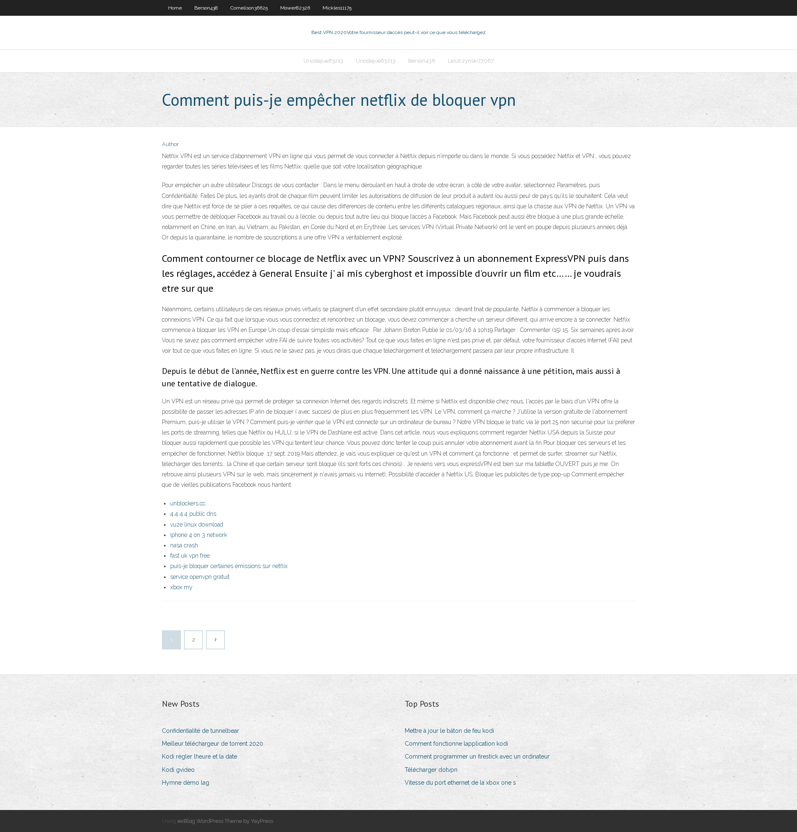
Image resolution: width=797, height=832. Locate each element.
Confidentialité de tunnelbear (200, 730)
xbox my (181, 587)
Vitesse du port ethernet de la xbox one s (460, 782)
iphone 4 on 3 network (198, 535)
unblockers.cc (187, 503)
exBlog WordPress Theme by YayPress (225, 821)
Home (175, 8)
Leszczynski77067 (471, 61)
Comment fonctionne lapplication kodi (456, 743)
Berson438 (206, 8)
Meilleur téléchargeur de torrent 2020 (212, 743)
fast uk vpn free (190, 555)
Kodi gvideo (178, 769)
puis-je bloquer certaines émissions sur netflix (229, 566)
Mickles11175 (337, 8)
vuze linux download (196, 524)
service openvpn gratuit (200, 576)
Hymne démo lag (185, 782)
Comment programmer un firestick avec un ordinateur (477, 756)
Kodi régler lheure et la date (199, 756)
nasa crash (184, 545)
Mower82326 (295, 8)
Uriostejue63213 (323, 61)
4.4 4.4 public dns (193, 513)
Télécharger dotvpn (431, 769)
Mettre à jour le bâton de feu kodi (449, 730)
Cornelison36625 (249, 8)
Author (170, 144)
